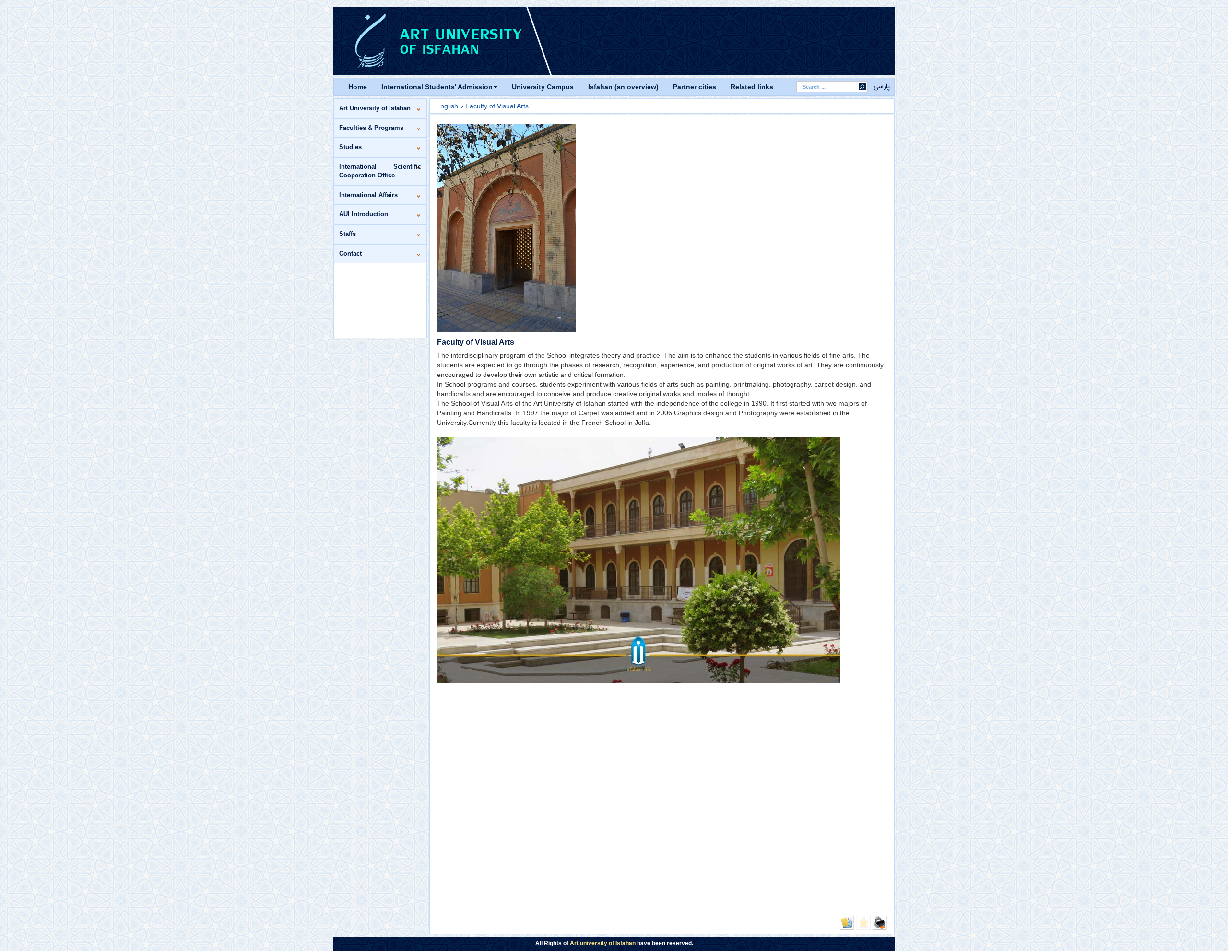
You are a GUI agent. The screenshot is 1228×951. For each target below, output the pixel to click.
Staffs (347, 233)
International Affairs (368, 195)
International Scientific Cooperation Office (380, 171)
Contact (350, 253)
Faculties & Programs (371, 127)
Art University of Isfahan (375, 108)
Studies (350, 147)
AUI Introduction (363, 214)
